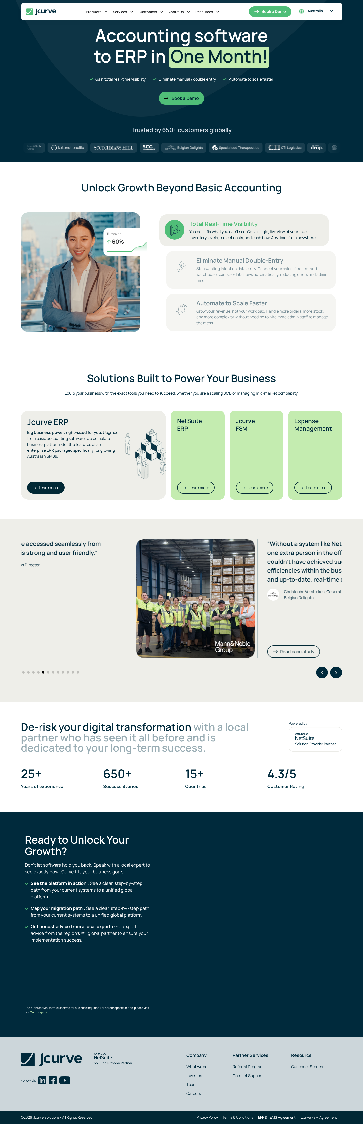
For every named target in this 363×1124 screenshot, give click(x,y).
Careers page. (39, 1012)
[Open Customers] (161, 11)
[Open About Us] (188, 11)
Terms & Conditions (238, 1117)
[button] (322, 672)
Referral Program (248, 1066)
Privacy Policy (207, 1117)
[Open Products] (106, 11)
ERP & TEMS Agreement (277, 1117)
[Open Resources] (217, 11)
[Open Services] (131, 11)
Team (191, 1084)
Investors (194, 1075)
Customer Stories (307, 1066)
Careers (193, 1093)
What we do (196, 1066)
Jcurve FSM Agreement (319, 1117)
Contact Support (248, 1075)
